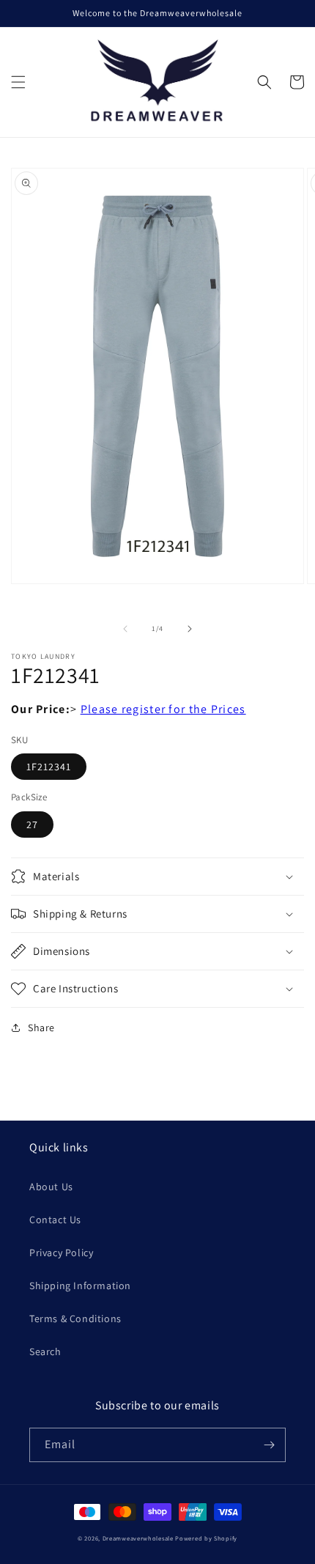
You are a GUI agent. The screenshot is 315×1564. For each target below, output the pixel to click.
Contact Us (55, 1219)
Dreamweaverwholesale (138, 1538)
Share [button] (41, 1027)
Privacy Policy (61, 1252)
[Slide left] (125, 629)
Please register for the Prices (163, 709)
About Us (51, 1186)
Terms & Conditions (75, 1318)
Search (45, 1351)
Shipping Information (80, 1285)
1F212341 (48, 766)
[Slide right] (190, 629)
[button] (18, 82)
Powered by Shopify (206, 1538)
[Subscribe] (269, 1445)
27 (32, 824)
